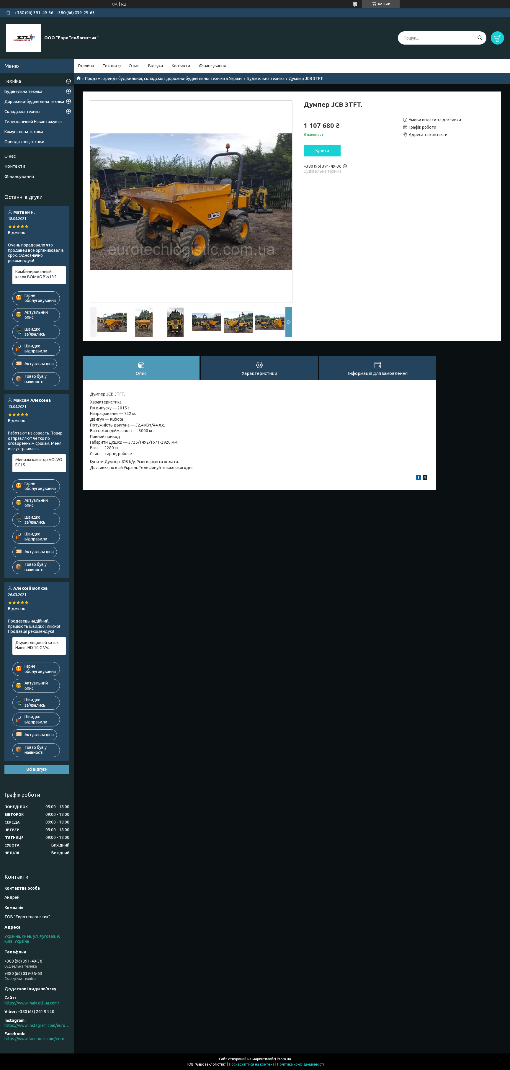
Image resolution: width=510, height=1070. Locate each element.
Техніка (110, 65)
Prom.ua (284, 1059)
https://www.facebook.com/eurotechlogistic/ (36, 1038)
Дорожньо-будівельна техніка (34, 101)
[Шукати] (479, 38)
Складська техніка (22, 111)
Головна (86, 65)
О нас (134, 65)
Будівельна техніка (266, 78)
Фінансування (212, 65)
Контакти (181, 65)
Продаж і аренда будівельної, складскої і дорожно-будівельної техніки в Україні (163, 78)
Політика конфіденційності (300, 1064)
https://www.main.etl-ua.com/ (31, 1003)
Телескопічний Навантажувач (33, 121)
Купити (322, 150)
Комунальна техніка (23, 131)
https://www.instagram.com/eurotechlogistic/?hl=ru (36, 1025)
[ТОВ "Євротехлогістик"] (23, 37)
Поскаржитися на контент (251, 1064)
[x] (425, 478)
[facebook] (418, 478)
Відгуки (155, 65)
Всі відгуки (37, 769)
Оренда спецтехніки (24, 141)
